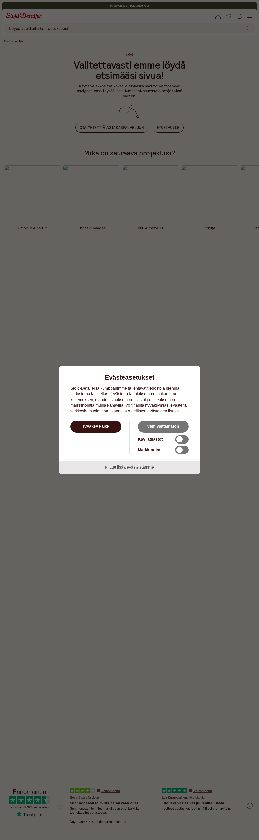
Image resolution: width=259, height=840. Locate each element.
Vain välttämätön (163, 426)
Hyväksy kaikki (95, 426)
